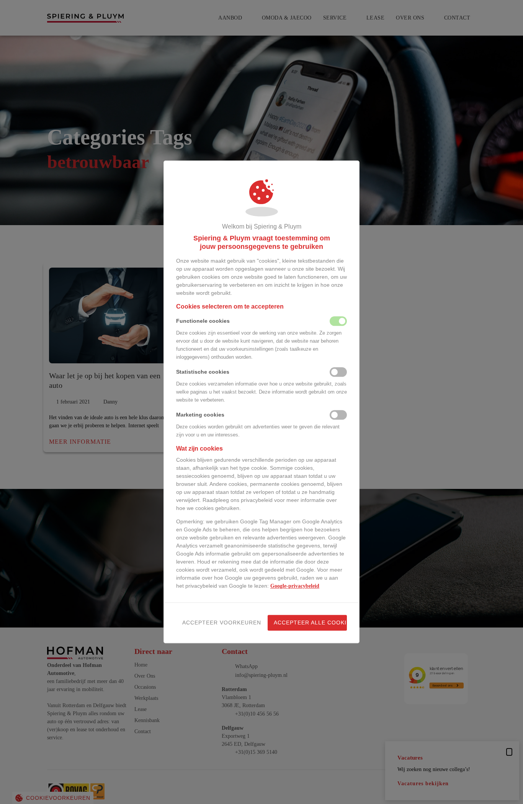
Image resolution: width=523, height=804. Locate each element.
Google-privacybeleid (294, 586)
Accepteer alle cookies (310, 623)
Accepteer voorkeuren (218, 623)
